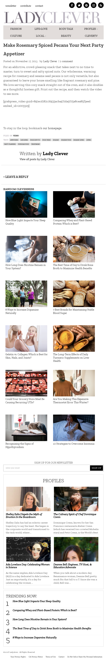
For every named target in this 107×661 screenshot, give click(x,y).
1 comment (66, 61)
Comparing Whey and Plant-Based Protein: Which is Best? (45, 610)
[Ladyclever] (52, 17)
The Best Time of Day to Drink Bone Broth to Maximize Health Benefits (52, 628)
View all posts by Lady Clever (37, 159)
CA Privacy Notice (36, 657)
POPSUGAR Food (23, 144)
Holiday (56, 140)
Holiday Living (79, 140)
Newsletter (10, 5)
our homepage (52, 128)
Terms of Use (51, 657)
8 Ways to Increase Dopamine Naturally (35, 637)
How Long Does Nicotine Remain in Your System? (40, 619)
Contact (39, 5)
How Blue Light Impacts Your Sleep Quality (36, 601)
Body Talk (66, 28)
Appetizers (14, 140)
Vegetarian (35, 144)
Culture (16, 35)
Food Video (46, 140)
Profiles (90, 28)
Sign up (96, 467)
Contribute (25, 5)
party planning (10, 144)
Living (89, 140)
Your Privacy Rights (18, 657)
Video (16, 135)
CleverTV (91, 35)
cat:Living (24, 140)
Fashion (16, 28)
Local (40, 35)
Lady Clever (50, 61)
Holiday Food (66, 140)
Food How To (35, 140)
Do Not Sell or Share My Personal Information (84, 657)
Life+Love (41, 28)
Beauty (66, 35)
